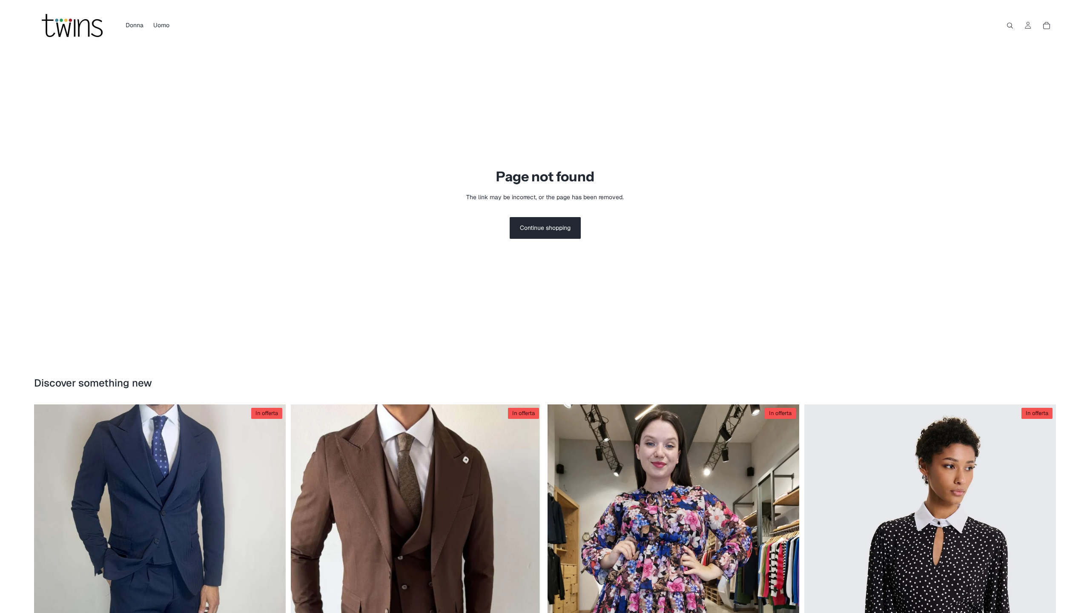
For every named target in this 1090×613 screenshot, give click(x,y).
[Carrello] (1046, 25)
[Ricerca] (1010, 25)
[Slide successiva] (273, 596)
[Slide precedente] (47, 596)
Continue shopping (545, 228)
